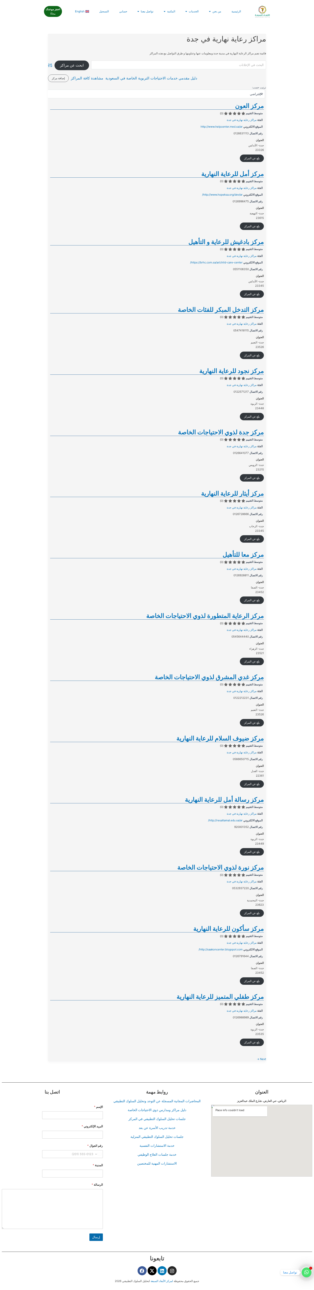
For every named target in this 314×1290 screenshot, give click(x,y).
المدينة (98, 1165)
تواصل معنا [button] (147, 11)
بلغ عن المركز (252, 158)
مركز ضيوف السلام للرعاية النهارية (220, 738)
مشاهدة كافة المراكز (87, 78)
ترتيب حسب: (259, 87)
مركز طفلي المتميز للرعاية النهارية (220, 996)
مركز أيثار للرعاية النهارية (232, 493)
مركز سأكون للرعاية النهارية (228, 928)
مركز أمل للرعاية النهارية (232, 173)
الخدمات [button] (194, 11)
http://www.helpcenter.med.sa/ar (222, 126)
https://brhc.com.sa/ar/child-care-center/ (216, 262)
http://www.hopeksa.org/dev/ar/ (222, 194)
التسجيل (104, 11)
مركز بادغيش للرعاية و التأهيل (226, 241)
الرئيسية (236, 11)
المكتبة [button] (171, 11)
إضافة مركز (58, 78)
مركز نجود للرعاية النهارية (231, 370)
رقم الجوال (95, 1145)
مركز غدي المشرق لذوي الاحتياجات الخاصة (209, 677)
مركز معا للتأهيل (243, 554)
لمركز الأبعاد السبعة (162, 1281)
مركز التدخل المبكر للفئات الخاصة (221, 309)
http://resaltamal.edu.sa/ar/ (225, 820)
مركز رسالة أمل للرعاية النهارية (224, 799)
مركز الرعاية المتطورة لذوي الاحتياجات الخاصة (205, 615)
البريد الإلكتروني (92, 1126)
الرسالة (97, 1184)
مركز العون (249, 105)
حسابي (123, 11)
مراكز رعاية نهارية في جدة (242, 120)
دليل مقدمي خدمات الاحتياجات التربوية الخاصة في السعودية (151, 78)
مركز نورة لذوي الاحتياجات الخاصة (220, 867)
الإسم (98, 1107)
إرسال (96, 1237)
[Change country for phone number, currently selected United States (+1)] (98, 1154)
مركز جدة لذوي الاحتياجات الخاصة (221, 432)
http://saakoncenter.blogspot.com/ (221, 949)
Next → (261, 1059)
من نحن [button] (216, 11)
